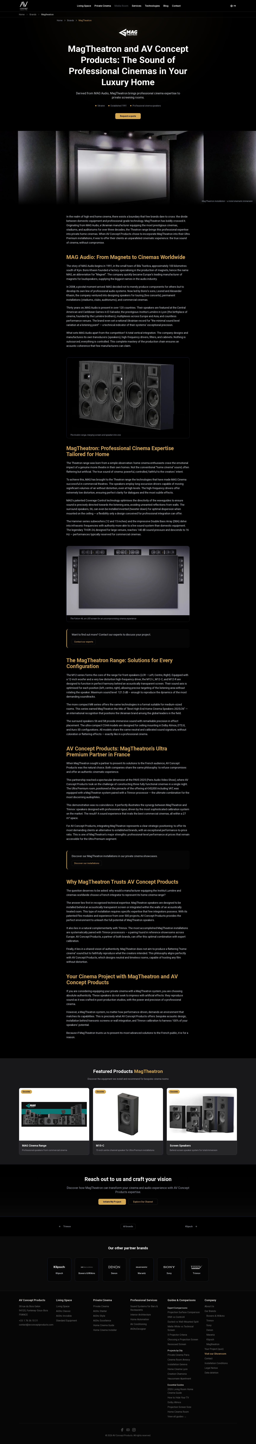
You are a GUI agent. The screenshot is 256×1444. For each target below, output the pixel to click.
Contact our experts (83, 642)
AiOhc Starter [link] (100, 1311)
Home (22, 14)
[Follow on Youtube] (128, 1430)
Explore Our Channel (143, 1202)
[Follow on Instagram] (134, 1430)
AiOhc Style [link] (99, 1315)
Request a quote (128, 116)
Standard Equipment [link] (66, 1320)
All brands (128, 1226)
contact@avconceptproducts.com (36, 1324)
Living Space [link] (62, 1306)
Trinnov (67, 1226)
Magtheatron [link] (47, 14)
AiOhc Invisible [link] (64, 1315)
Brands (33, 14)
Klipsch (189, 1226)
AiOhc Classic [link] (63, 1311)
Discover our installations (86, 863)
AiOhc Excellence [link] (102, 1320)
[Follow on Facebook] (122, 1430)
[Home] (23, 6)
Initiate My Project (112, 1202)
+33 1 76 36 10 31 (28, 1320)
